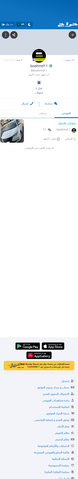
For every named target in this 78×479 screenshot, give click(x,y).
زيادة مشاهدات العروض (55, 400)
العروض (66, 113)
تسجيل (65, 381)
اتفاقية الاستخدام (59, 407)
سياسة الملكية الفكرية (56, 472)
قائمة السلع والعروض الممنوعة (51, 452)
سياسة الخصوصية (58, 465)
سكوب (42, 113)
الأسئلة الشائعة (60, 459)
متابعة (69, 60)
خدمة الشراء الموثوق (57, 413)
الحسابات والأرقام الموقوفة (53, 446)
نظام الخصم (62, 439)
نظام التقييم (62, 433)
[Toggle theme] (29, 24)
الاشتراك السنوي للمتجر (56, 394)
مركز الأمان (63, 426)
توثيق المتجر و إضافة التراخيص (51, 420)
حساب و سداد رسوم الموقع (53, 387)
